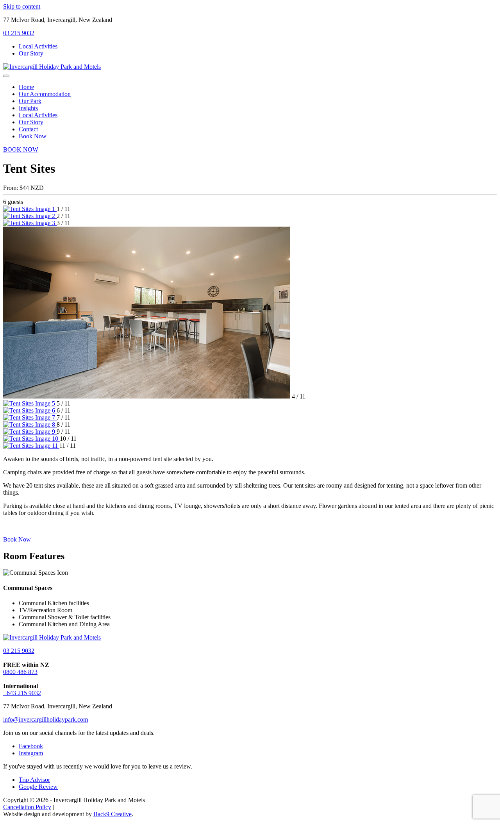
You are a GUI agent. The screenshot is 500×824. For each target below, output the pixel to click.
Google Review (38, 786)
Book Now (17, 539)
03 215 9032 (18, 33)
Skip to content (21, 6)
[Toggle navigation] (6, 76)
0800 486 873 (20, 671)
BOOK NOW (20, 149)
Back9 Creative (112, 814)
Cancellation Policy (27, 807)
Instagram (31, 753)
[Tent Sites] (30, 209)
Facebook (31, 746)
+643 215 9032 (22, 693)
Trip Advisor (34, 779)
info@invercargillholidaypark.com (45, 719)
